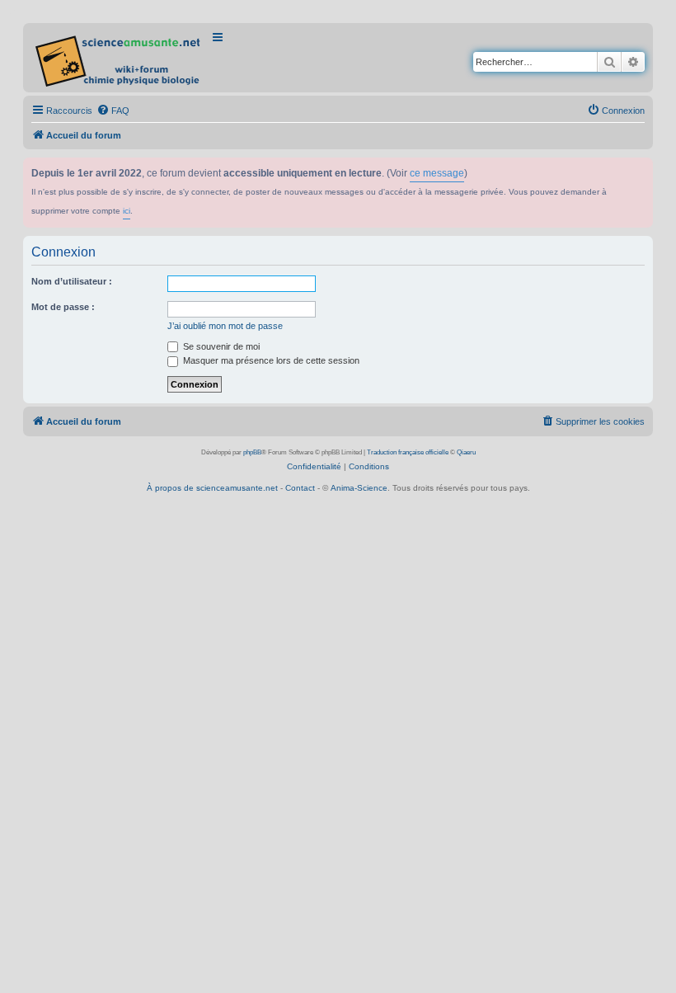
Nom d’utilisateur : (71, 281)
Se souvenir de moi (220, 346)
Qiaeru (466, 452)
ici (126, 210)
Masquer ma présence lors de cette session (270, 360)
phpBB (252, 452)
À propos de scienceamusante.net (212, 487)
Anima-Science (359, 487)
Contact (300, 487)
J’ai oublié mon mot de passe (225, 326)
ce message (437, 173)
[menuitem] (112, 110)
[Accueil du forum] (119, 57)
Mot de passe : (63, 307)
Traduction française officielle (407, 452)
